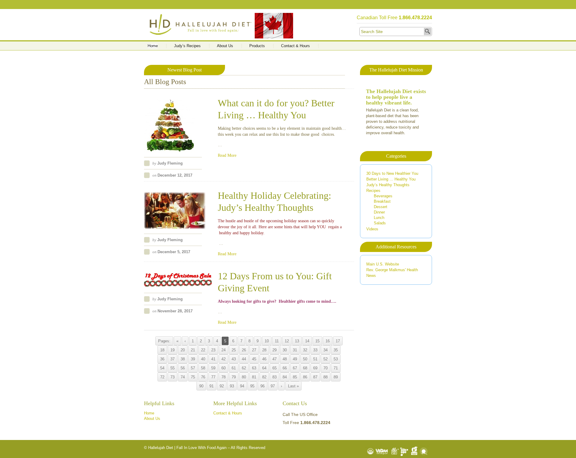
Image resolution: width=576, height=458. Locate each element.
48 (285, 359)
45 (254, 359)
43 (234, 359)
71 (336, 368)
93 (232, 386)
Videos (372, 229)
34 (325, 350)
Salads (380, 223)
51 (315, 359)
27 (254, 350)
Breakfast (382, 201)
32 (305, 350)
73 (172, 377)
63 (254, 368)
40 (203, 359)
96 (262, 386)
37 (172, 359)
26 (244, 350)
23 (213, 350)
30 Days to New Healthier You (392, 173)
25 (234, 350)
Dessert (380, 207)
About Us (225, 46)
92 (222, 386)
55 (172, 368)
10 (267, 341)
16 (328, 341)
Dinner (379, 212)
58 (203, 368)
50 (305, 359)
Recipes (373, 190)
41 (213, 359)
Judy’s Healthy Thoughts (388, 185)
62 (244, 368)
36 (162, 359)
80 (244, 377)
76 (203, 377)
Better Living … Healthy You (391, 179)
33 (315, 350)
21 (193, 350)
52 (325, 359)
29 (274, 350)
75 (193, 377)
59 (213, 368)
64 (264, 368)
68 (305, 368)
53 (336, 359)
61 (234, 368)
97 (273, 386)
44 (244, 359)
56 (183, 368)
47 (274, 359)
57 (193, 368)
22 (203, 350)
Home (153, 46)
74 (183, 377)
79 (234, 377)
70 (325, 368)
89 (336, 377)
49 (295, 359)
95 (252, 386)
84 (285, 377)
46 (264, 359)
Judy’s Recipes (187, 46)
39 (193, 359)
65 (274, 368)
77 (213, 377)
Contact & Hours (295, 46)
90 (201, 386)
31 (295, 350)
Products (257, 46)
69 (315, 368)
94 (242, 386)
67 (295, 368)
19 (172, 350)
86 (305, 377)
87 (315, 377)
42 (223, 359)
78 (223, 377)
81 (254, 377)
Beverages (383, 196)
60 (223, 368)
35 (336, 350)
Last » (293, 386)
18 (162, 350)
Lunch (379, 217)
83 (274, 377)
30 (285, 350)
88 (325, 377)
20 (183, 350)
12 (287, 341)
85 (295, 377)
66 (285, 368)
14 (307, 341)
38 (183, 359)
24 (223, 350)
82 (264, 377)
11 (277, 341)
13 (297, 341)
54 (162, 368)
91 (211, 386)
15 (317, 341)
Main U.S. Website (382, 264)
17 (338, 341)
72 (162, 377)
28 (264, 350)
